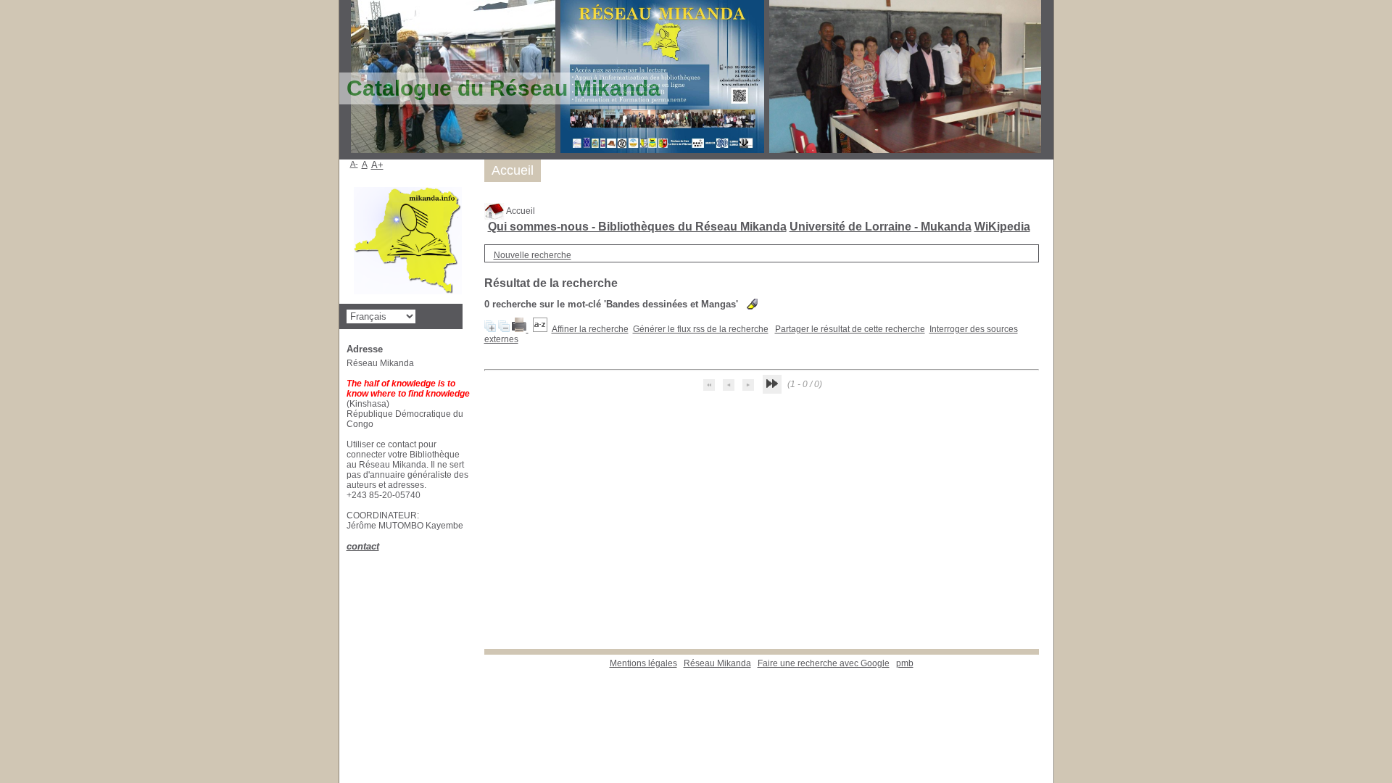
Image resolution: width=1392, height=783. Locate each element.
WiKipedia (1002, 226)
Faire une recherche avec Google (824, 663)
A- (354, 164)
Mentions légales (643, 663)
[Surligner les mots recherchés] (752, 304)
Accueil (520, 211)
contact (363, 546)
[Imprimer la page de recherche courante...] (520, 329)
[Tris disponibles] (540, 329)
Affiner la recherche (590, 329)
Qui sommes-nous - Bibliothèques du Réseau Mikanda (637, 226)
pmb (905, 663)
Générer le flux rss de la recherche (700, 329)
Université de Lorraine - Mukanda (881, 226)
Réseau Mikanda (717, 663)
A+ (377, 165)
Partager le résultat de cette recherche (850, 329)
